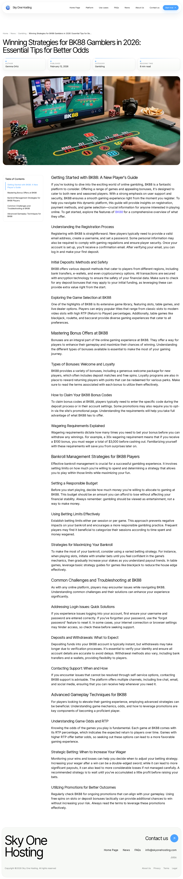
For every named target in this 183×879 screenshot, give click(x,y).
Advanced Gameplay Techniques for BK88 (24, 215)
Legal (174, 868)
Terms (166, 868)
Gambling (22, 33)
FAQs (138, 849)
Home (5, 33)
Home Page (111, 849)
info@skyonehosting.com (161, 849)
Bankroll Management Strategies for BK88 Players (23, 199)
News (13, 33)
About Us (146, 868)
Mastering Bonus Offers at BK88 (22, 193)
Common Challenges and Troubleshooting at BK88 (18, 207)
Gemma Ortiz (12, 66)
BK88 (119, 212)
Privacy (157, 868)
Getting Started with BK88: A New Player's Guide (22, 186)
